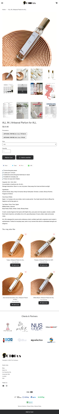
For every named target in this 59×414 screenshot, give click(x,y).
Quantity (4, 148)
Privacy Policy (30, 406)
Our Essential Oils (6, 372)
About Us (4, 370)
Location (4, 376)
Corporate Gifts (6, 374)
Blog (3, 368)
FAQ (3, 378)
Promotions (5, 130)
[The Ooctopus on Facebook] (3, 386)
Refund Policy (37, 406)
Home (4, 9)
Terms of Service (22, 406)
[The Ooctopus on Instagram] (7, 386)
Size (3, 141)
